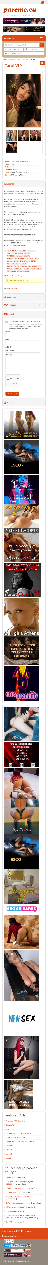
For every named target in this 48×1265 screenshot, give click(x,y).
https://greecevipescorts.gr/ (20, 161)
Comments (11, 305)
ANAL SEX (22, 251)
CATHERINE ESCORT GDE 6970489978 (20, 1141)
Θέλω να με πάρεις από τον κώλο (18, 1203)
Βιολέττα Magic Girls (13, 1192)
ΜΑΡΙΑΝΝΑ (10, 1211)
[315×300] (22, 579)
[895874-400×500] (21, 1057)
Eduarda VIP (10, 1125)
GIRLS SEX (15, 263)
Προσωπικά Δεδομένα (10, 1236)
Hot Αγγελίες (13, 59)
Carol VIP (13, 65)
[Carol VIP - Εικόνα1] (11, 135)
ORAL (17, 266)
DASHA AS (10, 1177)
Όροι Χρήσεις (26, 1231)
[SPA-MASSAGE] (21, 886)
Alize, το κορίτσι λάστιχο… (16, 1137)
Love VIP (9, 1154)
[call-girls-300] (21, 616)
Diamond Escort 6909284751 (16, 1188)
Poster (9, 402)
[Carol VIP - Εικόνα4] (11, 147)
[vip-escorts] (21, 457)
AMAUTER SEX (12, 251)
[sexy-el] (21, 783)
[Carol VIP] (23, 100)
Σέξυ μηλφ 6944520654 (15, 1207)
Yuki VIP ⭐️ (10, 1129)
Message (8, 355)
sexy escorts (18, 268)
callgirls (19, 256)
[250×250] (18, 1094)
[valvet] (21, 518)
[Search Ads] (41, 45)
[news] (21, 1018)
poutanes (24, 266)
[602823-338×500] (21, 975)
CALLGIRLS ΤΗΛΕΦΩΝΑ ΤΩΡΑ (23, 258)
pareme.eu (10, 38)
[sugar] (21, 909)
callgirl (20, 253)
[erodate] (21, 650)
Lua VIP (8, 1158)
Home (4, 1231)
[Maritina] (21, 932)
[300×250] (21, 425)
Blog (19, 1231)
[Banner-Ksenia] (21, 723)
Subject (8, 347)
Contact (10, 314)
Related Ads (12, 297)
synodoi (26, 268)
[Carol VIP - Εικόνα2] (23, 135)
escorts (15, 261)
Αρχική (5, 59)
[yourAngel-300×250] (21, 489)
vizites (33, 268)
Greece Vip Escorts (23, 59)
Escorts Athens (25, 261)
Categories (11, 1231)
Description (11, 184)
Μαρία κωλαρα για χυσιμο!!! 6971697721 (21, 1196)
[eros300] (21, 683)
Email (7, 339)
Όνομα (7, 331)
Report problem (12, 288)
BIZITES (14, 253)
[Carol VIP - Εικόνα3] (35, 135)
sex (29, 266)
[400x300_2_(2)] (21, 754)
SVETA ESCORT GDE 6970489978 (18, 1133)
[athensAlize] (21, 816)
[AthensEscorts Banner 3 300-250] (21, 547)
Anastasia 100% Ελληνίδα (15, 1121)
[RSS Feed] (42, 3)
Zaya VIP (9, 1150)
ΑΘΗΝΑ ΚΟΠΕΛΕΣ (23, 271)
